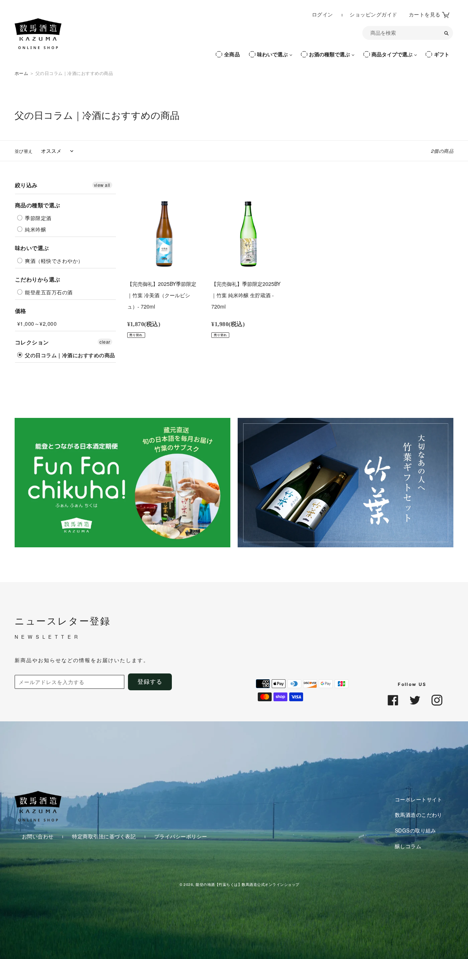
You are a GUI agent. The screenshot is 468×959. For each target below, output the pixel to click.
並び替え (24, 151)
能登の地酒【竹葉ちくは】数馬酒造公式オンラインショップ (247, 884)
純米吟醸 (34, 229)
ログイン (323, 14)
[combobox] (407, 33)
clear (104, 342)
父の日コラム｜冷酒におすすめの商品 (69, 355)
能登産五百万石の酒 (48, 292)
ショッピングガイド (373, 14)
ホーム (21, 73)
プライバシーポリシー (180, 835)
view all (102, 185)
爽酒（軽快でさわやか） (53, 260)
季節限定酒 (37, 218)
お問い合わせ (38, 835)
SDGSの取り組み (415, 830)
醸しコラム (408, 845)
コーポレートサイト (418, 799)
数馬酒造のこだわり (418, 814)
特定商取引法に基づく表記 (104, 835)
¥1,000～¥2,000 (37, 323)
